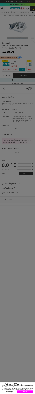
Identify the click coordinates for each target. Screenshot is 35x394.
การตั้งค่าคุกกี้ (9, 391)
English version (28, 389)
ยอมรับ (25, 391)
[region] (17, 388)
